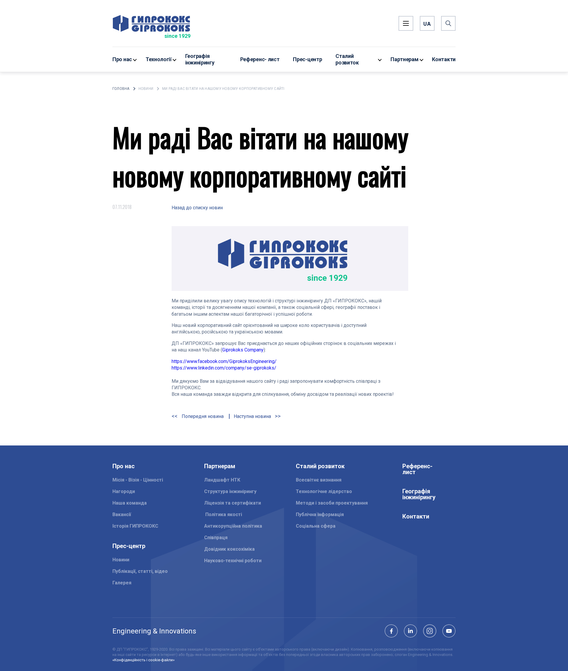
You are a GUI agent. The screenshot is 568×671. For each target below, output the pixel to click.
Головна (121, 89)
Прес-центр (307, 59)
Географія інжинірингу (199, 59)
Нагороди (123, 491)
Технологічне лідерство (324, 491)
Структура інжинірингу (230, 491)
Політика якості (223, 514)
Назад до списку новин (197, 207)
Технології (159, 59)
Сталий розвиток (347, 59)
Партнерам (404, 59)
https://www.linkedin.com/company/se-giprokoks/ (224, 368)
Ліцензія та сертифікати (232, 503)
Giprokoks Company (243, 350)
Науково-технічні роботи (233, 560)
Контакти (444, 59)
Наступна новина (253, 416)
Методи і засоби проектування (332, 503)
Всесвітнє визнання (318, 480)
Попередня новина (202, 416)
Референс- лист (260, 59)
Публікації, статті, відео (140, 571)
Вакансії (121, 514)
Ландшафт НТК (222, 480)
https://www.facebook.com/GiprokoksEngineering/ (224, 361)
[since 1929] (151, 23)
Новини (145, 89)
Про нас (122, 59)
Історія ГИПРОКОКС (135, 526)
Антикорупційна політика (233, 526)
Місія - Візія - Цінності (137, 480)
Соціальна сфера (315, 526)
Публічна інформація (320, 514)
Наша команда (129, 503)
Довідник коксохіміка (229, 549)
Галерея (121, 583)
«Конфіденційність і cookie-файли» (143, 660)
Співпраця (215, 537)
